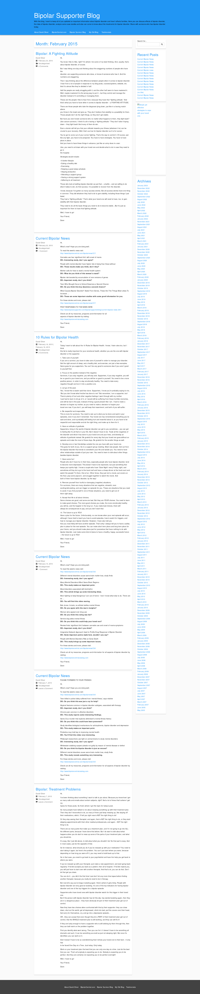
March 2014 (142, 468)
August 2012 (142, 521)
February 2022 (143, 216)
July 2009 (141, 624)
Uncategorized (44, 63)
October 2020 (142, 255)
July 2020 (141, 263)
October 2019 (142, 288)
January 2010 (142, 607)
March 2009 (142, 635)
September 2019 (143, 291)
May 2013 (141, 496)
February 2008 (143, 671)
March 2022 (142, 213)
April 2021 (141, 238)
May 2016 (141, 396)
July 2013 (141, 491)
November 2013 (143, 480)
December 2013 (143, 477)
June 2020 (141, 266)
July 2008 (141, 657)
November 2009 (143, 613)
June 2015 (141, 427)
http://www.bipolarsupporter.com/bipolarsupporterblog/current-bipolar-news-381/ (90, 310)
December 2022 (143, 188)
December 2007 (143, 677)
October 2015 (142, 416)
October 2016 (142, 382)
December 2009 (143, 610)
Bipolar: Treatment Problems (58, 789)
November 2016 (143, 380)
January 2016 (142, 407)
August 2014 (142, 455)
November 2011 (143, 546)
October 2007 (142, 682)
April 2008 (141, 666)
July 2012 (141, 524)
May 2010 (141, 596)
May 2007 (141, 696)
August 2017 (142, 355)
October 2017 (142, 349)
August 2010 (142, 588)
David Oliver (40, 58)
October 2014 (142, 449)
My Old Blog (93, 32)
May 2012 (141, 530)
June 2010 (141, 593)
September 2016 (143, 385)
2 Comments (43, 66)
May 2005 (141, 710)
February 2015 (143, 438)
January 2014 (142, 474)
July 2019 (141, 296)
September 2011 (143, 552)
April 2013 (141, 499)
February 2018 (143, 338)
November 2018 (143, 316)
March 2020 (142, 274)
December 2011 (143, 543)
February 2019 (143, 310)
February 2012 (143, 538)
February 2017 (143, 371)
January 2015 (142, 441)
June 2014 (141, 460)
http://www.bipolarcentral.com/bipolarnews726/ (78, 571)
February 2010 (143, 605)
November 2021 (143, 221)
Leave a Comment (46, 688)
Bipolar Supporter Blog (67, 15)
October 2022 (142, 194)
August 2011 (142, 555)
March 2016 (142, 402)
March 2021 (142, 241)
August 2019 (142, 294)
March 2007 (142, 702)
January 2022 (142, 219)
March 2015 (142, 435)
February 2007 (143, 705)
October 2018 (142, 319)
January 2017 (142, 374)
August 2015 (142, 421)
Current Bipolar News (53, 238)
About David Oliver (41, 32)
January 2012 (142, 541)
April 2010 (141, 599)
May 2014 (141, 463)
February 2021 (143, 244)
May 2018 (141, 330)
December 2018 (143, 313)
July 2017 (141, 357)
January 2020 (142, 280)
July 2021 (141, 230)
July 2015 (141, 424)
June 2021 (141, 232)
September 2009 (143, 618)
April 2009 (141, 632)
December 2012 (143, 510)
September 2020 (143, 257)
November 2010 (143, 580)
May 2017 (141, 363)
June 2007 (141, 693)
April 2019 (141, 305)
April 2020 (141, 271)
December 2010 (143, 577)
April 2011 (141, 566)
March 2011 (142, 568)
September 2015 (143, 419)
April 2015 (141, 432)
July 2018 (141, 327)
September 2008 (143, 652)
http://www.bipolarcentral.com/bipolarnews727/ (78, 253)
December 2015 (143, 410)
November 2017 (143, 346)
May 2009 (141, 630)
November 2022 (143, 191)
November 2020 (143, 252)
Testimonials (106, 32)
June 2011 (141, 560)
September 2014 (143, 452)
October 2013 (142, 482)
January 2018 (142, 341)
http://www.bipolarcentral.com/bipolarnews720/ (78, 694)
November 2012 (143, 513)
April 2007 (141, 699)
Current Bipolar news (145, 70)
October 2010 (142, 582)
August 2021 (142, 227)
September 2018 (143, 321)
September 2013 (143, 485)
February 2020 (143, 277)
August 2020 (142, 260)
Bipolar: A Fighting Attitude (57, 53)
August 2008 (142, 655)
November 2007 (143, 680)
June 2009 (141, 627)
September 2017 (143, 352)
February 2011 (143, 571)
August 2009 (142, 621)
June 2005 (141, 707)
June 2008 (141, 660)
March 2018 (142, 335)
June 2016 (141, 394)
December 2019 (143, 282)
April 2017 (141, 366)
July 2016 (141, 391)
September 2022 (143, 196)
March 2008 (142, 668)
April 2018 (141, 332)
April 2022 (141, 210)
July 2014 (141, 457)
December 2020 (143, 249)
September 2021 (143, 224)
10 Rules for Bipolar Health (57, 337)
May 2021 (141, 235)
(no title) (140, 92)
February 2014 (143, 471)
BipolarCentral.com (59, 32)
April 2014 (141, 466)
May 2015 (141, 430)
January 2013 (142, 507)
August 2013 (142, 488)
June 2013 (141, 493)
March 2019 (142, 307)
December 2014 (143, 444)
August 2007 (142, 688)
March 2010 (142, 602)
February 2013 (143, 505)
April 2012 (141, 532)
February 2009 (143, 638)
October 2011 (142, 549)
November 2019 (143, 285)
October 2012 (142, 516)
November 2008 (143, 646)
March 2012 (142, 535)
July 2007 (141, 691)
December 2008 (143, 643)
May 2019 (141, 302)
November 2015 (143, 413)
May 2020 (141, 269)
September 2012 (143, 518)
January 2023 (142, 185)
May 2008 (141, 663)
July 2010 (141, 591)
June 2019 (141, 299)
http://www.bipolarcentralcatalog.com (74, 319)
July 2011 (141, 557)
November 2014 (143, 446)
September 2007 (143, 685)
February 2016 (143, 405)
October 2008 (142, 649)
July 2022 (141, 202)
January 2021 (142, 246)
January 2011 (142, 574)
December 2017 (143, 344)
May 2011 (141, 563)
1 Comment (43, 251)
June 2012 (141, 527)
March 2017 (142, 369)
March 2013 (142, 502)
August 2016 (142, 388)
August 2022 (142, 199)
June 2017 (141, 360)
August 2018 (142, 324)
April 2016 (141, 399)
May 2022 (141, 208)
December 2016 (143, 377)
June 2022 (141, 205)
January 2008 (142, 674)
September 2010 (143, 585)
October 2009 (142, 616)
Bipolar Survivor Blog (78, 32)
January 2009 (142, 641)
